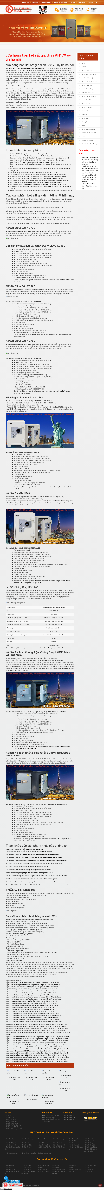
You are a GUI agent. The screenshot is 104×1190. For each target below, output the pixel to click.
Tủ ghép (40, 1167)
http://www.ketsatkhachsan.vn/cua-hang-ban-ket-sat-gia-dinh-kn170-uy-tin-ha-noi (32, 1017)
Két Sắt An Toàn (86, 103)
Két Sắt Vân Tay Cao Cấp (89, 96)
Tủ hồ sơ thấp (26, 1165)
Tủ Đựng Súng (10, 1117)
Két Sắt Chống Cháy (87, 89)
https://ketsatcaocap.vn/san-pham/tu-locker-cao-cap (34, 870)
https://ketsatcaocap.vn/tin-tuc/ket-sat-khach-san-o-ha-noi (44, 156)
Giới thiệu (35, 2)
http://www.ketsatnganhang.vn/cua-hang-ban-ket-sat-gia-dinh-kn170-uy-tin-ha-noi (32, 995)
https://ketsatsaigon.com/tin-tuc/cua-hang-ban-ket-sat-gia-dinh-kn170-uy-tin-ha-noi (32, 991)
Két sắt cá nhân (27, 1145)
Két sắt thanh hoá (90, 1139)
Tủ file (71, 1167)
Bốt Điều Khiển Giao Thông (89, 144)
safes (83, 136)
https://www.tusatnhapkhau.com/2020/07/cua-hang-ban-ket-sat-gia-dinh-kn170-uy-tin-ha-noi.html (37, 1041)
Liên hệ (90, 2)
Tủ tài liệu (56, 1165)
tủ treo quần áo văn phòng (49, 1102)
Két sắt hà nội (89, 1141)
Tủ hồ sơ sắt (73, 1165)
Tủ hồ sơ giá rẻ (42, 1169)
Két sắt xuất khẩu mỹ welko (89, 78)
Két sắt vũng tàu (74, 1139)
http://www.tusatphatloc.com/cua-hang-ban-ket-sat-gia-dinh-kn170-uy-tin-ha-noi (31, 1003)
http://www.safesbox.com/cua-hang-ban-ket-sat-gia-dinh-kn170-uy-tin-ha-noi (30, 1011)
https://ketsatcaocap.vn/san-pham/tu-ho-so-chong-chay (44, 863)
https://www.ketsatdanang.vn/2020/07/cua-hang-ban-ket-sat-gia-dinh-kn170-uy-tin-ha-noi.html (36, 1026)
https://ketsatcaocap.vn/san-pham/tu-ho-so (38, 873)
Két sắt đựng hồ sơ (91, 1147)
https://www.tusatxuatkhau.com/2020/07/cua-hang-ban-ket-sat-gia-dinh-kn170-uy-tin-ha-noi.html (37, 1039)
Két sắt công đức (90, 1145)
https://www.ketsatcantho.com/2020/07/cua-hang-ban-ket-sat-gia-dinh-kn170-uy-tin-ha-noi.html (36, 1045)
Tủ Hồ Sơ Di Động (43, 1171)
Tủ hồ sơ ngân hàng (87, 140)
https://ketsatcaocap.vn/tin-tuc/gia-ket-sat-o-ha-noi (39, 154)
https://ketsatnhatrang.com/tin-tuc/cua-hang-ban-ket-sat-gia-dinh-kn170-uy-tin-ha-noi (33, 985)
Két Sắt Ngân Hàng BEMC (89, 74)
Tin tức (73, 2)
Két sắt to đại (73, 1143)
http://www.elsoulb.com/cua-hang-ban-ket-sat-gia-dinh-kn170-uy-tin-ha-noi (30, 1007)
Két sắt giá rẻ (57, 1143)
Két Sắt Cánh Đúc (86, 100)
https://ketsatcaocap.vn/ (34, 849)
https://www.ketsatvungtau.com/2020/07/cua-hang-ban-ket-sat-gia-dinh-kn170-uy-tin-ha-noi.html (37, 1049)
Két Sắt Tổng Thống (87, 107)
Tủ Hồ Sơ (84, 67)
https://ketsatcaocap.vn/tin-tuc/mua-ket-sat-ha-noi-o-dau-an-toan (43, 160)
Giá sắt (8, 1167)
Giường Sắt (85, 122)
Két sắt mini (85, 118)
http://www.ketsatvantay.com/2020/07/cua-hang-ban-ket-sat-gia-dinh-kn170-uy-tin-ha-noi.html (36, 1059)
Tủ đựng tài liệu (11, 1169)
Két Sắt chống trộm (12, 1153)
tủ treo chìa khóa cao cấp (48, 1078)
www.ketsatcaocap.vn (39, 107)
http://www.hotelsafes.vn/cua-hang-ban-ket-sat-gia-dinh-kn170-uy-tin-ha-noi (30, 1009)
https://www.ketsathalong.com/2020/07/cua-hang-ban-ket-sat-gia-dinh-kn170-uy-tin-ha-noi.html (36, 1055)
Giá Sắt (71, 1171)
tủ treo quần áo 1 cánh (65, 1089)
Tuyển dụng (81, 2)
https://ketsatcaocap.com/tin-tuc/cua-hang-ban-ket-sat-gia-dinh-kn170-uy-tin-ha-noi (32, 993)
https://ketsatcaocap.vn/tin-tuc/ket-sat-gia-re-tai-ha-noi (40, 172)
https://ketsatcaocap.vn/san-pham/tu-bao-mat (34, 866)
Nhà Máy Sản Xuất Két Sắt (89, 133)
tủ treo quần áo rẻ (31, 1099)
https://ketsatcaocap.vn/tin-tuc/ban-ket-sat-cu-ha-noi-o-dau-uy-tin (45, 184)
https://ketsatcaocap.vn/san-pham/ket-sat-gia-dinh (41, 854)
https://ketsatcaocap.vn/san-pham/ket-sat (39, 851)
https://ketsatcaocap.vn (19, 938)
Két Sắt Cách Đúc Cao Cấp (14, 1127)
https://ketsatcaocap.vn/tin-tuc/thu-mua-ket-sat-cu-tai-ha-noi (46, 174)
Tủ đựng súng (85, 111)
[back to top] (100, 1185)
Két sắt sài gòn (11, 1139)
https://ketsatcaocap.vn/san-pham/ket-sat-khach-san (43, 857)
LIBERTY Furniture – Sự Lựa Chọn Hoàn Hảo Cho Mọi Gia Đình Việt (90, 173)
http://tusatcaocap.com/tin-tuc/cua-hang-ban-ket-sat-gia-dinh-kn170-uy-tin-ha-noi (32, 989)
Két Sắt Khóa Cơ (27, 1147)
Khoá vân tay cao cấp (29, 1153)
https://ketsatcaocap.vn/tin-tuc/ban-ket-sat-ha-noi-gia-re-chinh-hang (47, 180)
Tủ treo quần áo (27, 1167)
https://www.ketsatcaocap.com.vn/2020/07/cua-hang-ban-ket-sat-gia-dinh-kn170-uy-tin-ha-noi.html (37, 1057)
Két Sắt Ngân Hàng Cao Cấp (14, 1129)
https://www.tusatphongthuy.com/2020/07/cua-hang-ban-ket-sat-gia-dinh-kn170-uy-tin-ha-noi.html (37, 1047)
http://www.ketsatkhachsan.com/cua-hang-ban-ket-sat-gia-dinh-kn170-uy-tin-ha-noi (32, 1013)
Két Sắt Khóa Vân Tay (44, 1147)
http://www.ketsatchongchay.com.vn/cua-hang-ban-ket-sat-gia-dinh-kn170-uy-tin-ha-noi (34, 1021)
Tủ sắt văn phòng (43, 1165)
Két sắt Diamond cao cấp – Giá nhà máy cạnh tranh (90, 186)
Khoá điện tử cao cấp (44, 1153)
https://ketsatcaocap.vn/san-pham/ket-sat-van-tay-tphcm (39, 879)
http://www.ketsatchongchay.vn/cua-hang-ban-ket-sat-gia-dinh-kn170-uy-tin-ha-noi (32, 1019)
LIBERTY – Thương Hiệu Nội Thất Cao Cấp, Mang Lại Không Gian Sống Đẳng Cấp (90, 160)
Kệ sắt (83, 125)
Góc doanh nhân (46, 2)
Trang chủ (26, 2)
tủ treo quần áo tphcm (14, 1102)
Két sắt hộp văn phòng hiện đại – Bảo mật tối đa (90, 167)
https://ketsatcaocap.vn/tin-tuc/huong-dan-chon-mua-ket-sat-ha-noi (50, 190)
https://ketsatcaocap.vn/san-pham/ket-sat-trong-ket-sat (52, 885)
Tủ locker (56, 1167)
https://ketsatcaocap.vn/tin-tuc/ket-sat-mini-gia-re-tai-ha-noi (45, 178)
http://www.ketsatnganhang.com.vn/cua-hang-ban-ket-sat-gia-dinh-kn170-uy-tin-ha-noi (33, 997)
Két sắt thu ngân (74, 1145)
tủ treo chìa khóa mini (14, 1078)
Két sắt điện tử (73, 1141)
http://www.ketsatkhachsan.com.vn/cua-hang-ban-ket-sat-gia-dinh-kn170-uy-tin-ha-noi (33, 1015)
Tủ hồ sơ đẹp (10, 1165)
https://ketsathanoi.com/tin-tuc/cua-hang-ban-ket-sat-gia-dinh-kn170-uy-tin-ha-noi (32, 987)
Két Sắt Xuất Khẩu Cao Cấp (89, 81)
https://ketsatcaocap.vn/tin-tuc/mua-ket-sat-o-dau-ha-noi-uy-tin (46, 176)
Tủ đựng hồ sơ (26, 1169)
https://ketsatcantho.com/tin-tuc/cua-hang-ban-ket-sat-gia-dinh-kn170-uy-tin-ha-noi (32, 983)
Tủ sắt (87, 1167)
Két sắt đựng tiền (11, 1143)
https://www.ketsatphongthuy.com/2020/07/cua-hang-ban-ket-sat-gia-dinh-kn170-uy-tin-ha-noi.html (37, 1028)
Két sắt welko (26, 1143)
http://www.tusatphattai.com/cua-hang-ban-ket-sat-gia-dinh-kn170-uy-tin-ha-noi (31, 1001)
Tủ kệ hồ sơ (88, 1171)
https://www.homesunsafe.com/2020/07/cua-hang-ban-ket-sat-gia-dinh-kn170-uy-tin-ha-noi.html (36, 1024)
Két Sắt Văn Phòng (87, 85)
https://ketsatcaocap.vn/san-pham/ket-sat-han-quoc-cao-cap (50, 882)
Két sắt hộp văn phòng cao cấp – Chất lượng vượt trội (89, 179)
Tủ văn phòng (89, 1169)
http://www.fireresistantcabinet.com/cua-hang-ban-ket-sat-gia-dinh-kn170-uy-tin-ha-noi (33, 999)
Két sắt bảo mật (11, 1145)
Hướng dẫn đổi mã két (60, 2)
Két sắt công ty (89, 1143)
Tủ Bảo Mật (85, 114)
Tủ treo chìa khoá (90, 1165)
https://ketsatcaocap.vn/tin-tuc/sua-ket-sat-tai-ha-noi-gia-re (43, 182)
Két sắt (83, 63)
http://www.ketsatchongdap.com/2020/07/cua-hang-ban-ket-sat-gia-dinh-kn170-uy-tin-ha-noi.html (37, 1061)
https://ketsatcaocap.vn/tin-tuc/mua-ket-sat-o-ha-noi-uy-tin (40, 162)
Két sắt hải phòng (27, 1139)
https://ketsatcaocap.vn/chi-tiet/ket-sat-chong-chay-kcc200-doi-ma (44, 648)
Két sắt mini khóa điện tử (88, 129)
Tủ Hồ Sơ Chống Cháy (88, 92)
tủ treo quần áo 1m (66, 1076)
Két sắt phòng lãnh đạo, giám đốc (90, 1150)
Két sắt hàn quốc (42, 1143)
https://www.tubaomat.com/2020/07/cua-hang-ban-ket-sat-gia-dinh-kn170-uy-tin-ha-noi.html (35, 1030)
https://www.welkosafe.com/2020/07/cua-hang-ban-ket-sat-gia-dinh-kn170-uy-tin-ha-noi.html (35, 1051)
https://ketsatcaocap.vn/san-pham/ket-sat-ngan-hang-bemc (46, 860)
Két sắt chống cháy (59, 1145)
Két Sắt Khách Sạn (87, 70)
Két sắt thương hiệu (43, 1145)
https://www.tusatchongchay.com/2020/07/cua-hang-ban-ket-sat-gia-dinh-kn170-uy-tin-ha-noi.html (37, 1037)
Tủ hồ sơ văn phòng (59, 1169)
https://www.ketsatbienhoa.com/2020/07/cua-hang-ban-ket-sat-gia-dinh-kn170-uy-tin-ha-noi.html (37, 1053)
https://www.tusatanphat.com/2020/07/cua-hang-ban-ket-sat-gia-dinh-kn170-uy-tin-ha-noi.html (36, 1043)
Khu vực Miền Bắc (69, 1115)
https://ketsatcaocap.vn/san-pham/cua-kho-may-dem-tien (49, 876)
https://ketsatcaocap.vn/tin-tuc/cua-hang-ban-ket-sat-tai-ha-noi (49, 158)
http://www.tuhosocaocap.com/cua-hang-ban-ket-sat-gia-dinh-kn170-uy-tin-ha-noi (32, 1005)
